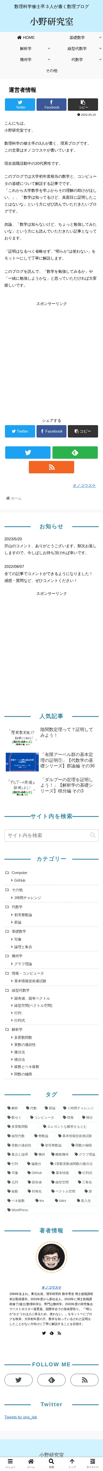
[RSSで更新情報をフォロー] (51, 467)
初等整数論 (23, 915)
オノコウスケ (52, 1287)
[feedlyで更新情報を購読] (75, 452)
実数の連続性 (25, 1045)
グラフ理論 (23, 964)
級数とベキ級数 (26, 1067)
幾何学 (17, 956)
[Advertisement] (51, 359)
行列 (17, 1013)
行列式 (19, 1020)
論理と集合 (23, 947)
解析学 (17, 1030)
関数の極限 (23, 1074)
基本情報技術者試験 (30, 981)
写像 (17, 939)
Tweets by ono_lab (20, 1417)
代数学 (17, 907)
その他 (17, 890)
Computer (19, 873)
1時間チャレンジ (27, 898)
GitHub (19, 880)
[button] (92, 845)
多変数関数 (23, 1038)
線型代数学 (21, 990)
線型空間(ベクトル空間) (33, 1006)
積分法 (19, 1060)
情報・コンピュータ (28, 973)
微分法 (19, 1052)
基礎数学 (19, 931)
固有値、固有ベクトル (32, 998)
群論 (17, 922)
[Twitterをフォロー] (28, 452)
